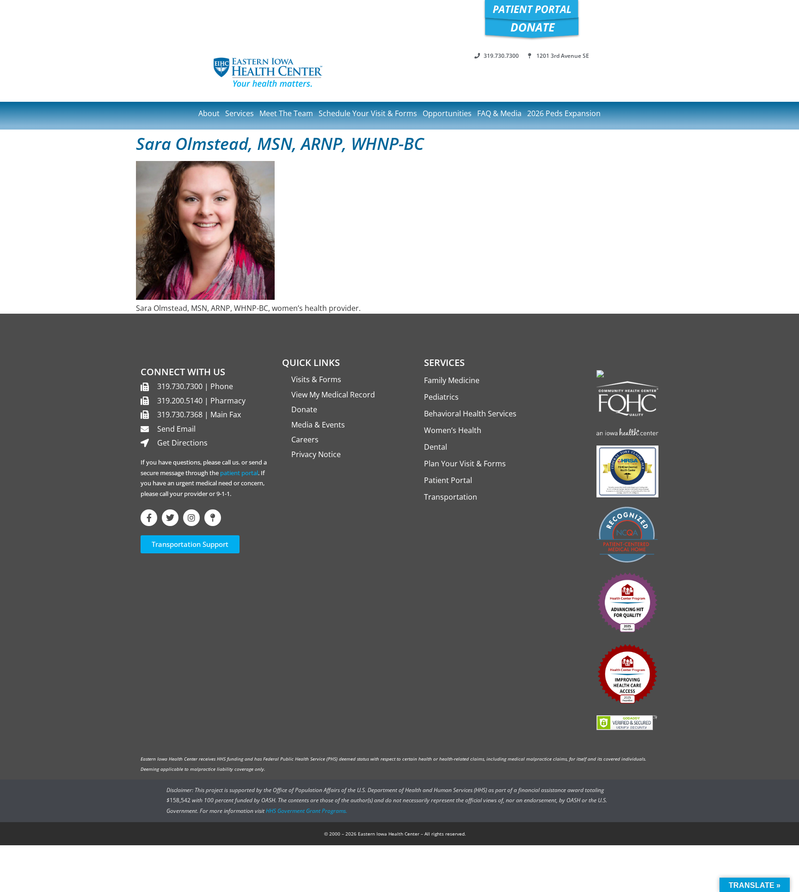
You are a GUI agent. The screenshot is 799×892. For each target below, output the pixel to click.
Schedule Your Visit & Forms (368, 113)
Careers (305, 439)
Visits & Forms (316, 379)
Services (239, 113)
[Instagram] (191, 517)
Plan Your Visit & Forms (465, 463)
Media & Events (318, 425)
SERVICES (444, 362)
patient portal (239, 473)
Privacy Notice (316, 454)
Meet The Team (286, 113)
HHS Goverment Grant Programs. (306, 811)
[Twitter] (170, 517)
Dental (435, 447)
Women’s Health (452, 430)
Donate (304, 409)
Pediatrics (441, 397)
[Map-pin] (212, 517)
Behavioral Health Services (470, 414)
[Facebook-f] (149, 517)
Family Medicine (451, 380)
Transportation (450, 497)
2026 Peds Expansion (564, 113)
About (209, 113)
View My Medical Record (333, 395)
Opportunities (447, 113)
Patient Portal (448, 480)
